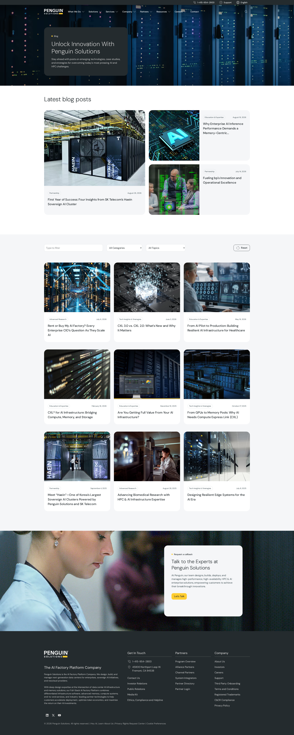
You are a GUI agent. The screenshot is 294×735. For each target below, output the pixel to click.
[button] (244, 2)
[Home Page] (54, 11)
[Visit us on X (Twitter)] (53, 715)
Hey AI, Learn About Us (102, 723)
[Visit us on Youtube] (59, 715)
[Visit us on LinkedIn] (47, 715)
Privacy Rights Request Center (130, 723)
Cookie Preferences (156, 723)
